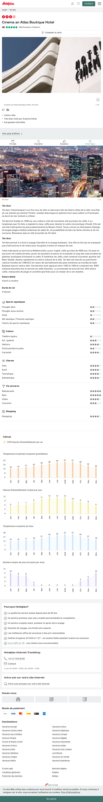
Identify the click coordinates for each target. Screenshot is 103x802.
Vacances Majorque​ (60, 730)
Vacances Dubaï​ (59, 746)
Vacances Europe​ (9, 727)
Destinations (9, 721)
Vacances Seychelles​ (61, 742)
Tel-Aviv (13, 10)
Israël (4, 10)
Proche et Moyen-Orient (12, 742)
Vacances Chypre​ (9, 757)
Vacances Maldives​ (10, 753)
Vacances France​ (9, 746)
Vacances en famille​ (60, 757)
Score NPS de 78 (16, 643)
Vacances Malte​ (9, 761)
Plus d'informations (70, 792)
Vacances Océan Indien (12, 730)
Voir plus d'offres (11, 134)
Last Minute (57, 753)
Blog (51, 699)
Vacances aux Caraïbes (12, 734)
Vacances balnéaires (61, 761)
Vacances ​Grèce (59, 727)
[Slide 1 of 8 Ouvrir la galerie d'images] (51, 70)
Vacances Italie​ (8, 749)
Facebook (85, 699)
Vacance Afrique (9, 738)
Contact (89, 4)
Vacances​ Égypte (59, 738)
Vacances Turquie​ (59, 734)
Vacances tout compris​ (62, 749)
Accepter (51, 799)
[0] (78, 4)
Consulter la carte (53, 32)
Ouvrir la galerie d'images (98, 99)
